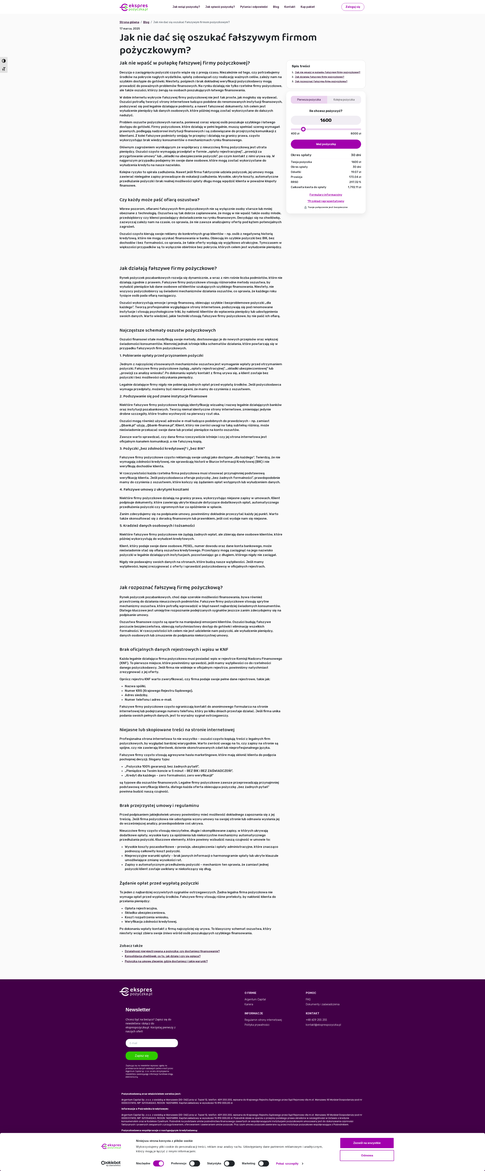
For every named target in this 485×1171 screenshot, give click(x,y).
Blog (276, 7)
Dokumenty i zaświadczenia (323, 1004)
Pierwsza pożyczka (309, 99)
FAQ (308, 999)
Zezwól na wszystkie (367, 1142)
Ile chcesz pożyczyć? (325, 111)
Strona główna (129, 22)
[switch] (194, 1163)
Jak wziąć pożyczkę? (186, 7)
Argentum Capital (255, 999)
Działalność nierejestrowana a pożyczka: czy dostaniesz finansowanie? (172, 951)
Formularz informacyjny (326, 194)
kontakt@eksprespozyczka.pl (323, 1024)
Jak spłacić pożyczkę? (220, 7)
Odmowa (367, 1155)
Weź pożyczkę (326, 144)
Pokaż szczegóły (287, 1163)
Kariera (249, 1004)
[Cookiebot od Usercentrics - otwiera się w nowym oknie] (111, 1163)
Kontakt (289, 7)
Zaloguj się (353, 7)
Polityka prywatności (257, 1024)
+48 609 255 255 (316, 1020)
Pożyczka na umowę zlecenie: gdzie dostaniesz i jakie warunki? (166, 961)
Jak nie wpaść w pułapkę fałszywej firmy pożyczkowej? (327, 72)
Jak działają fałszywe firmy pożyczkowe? (319, 77)
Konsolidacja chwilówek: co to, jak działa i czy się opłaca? (163, 956)
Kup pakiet (308, 7)
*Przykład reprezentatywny (325, 201)
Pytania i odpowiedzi (254, 7)
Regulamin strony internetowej (263, 1020)
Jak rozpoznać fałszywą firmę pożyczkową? (321, 81)
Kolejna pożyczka (344, 99)
